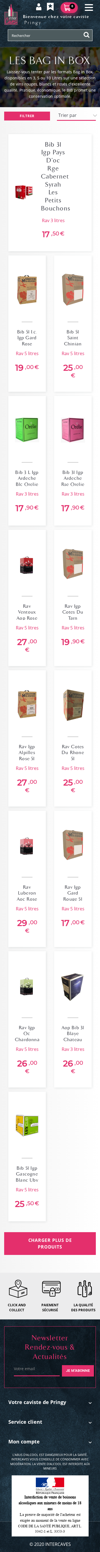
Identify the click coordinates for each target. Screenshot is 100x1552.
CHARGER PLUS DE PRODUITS (50, 1243)
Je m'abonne (78, 1370)
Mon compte (24, 1441)
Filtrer (27, 116)
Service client (25, 1421)
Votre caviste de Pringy (37, 1402)
